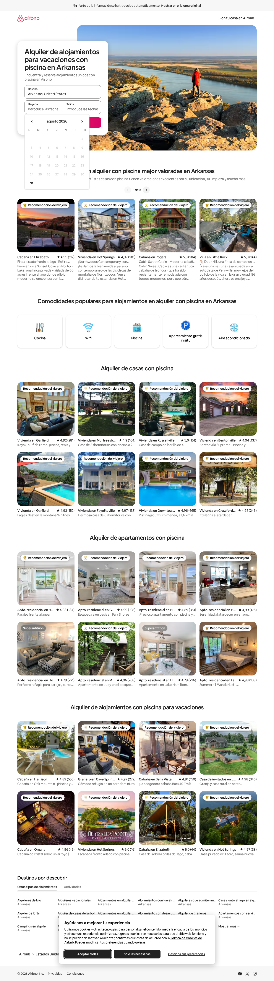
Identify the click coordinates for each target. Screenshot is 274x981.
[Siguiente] (146, 189)
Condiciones (75, 974)
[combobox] (63, 93)
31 (31, 183)
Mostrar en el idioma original (181, 6)
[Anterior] (127, 189)
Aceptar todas (87, 954)
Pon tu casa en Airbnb (236, 18)
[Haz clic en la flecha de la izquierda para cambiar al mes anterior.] (32, 121)
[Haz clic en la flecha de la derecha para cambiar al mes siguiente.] (82, 121)
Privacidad (55, 974)
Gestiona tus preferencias (186, 954)
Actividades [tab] (72, 887)
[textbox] (43, 109)
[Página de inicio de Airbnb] (28, 18)
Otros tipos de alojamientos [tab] (37, 887)
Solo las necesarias (137, 954)
